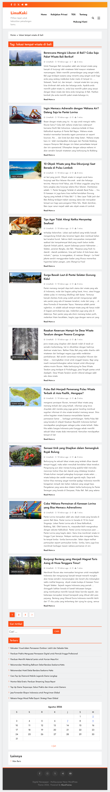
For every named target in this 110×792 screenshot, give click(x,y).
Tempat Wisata (17, 404)
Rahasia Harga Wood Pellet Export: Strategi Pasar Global (34, 698)
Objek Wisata (17, 121)
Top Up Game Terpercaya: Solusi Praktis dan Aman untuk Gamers (38, 687)
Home (44, 14)
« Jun (54, 745)
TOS (73, 14)
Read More (48, 99)
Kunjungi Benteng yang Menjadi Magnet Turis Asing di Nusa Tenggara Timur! (70, 561)
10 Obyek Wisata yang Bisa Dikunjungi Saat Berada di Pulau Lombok (69, 166)
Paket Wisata (17, 63)
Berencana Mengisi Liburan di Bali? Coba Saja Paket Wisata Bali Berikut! (71, 55)
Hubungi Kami (80, 21)
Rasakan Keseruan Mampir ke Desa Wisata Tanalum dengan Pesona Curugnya (68, 332)
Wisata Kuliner (18, 464)
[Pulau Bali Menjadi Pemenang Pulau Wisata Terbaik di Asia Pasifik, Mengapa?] (25, 397)
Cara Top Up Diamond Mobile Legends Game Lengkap (33, 675)
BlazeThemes (66, 785)
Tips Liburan (16, 232)
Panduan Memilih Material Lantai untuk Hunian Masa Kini (34, 659)
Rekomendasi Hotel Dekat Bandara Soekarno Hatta (31, 670)
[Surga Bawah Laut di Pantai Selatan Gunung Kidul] (25, 277)
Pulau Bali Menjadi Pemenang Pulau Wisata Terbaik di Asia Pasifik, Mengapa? (69, 391)
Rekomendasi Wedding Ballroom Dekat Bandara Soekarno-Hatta (37, 664)
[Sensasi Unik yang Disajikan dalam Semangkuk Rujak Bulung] (25, 456)
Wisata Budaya (18, 571)
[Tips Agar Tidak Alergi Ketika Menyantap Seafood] (25, 226)
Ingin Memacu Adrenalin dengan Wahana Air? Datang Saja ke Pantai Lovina (71, 110)
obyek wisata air (19, 280)
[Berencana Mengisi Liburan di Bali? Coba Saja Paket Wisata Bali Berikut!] (25, 58)
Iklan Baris (16, 761)
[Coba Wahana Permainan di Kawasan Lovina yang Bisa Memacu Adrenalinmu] (25, 510)
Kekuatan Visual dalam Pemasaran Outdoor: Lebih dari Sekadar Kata (39, 648)
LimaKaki (19, 13)
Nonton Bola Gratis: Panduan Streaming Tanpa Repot (32, 681)
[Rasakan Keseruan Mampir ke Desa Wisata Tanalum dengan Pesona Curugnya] (25, 344)
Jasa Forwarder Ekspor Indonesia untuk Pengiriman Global (35, 692)
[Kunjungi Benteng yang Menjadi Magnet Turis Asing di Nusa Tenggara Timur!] (25, 566)
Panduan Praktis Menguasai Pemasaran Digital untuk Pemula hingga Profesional (44, 653)
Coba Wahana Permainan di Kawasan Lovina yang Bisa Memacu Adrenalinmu (70, 505)
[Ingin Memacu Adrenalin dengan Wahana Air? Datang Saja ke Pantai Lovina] (25, 115)
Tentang (83, 14)
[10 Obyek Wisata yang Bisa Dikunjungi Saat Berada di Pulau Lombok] (25, 170)
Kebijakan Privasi (59, 14)
